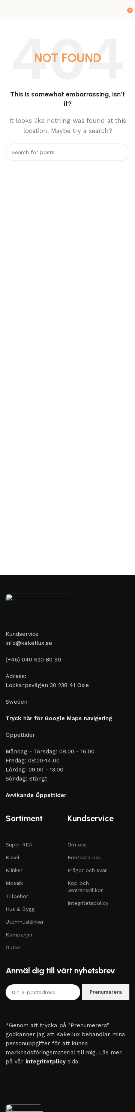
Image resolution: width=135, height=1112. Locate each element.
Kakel (13, 857)
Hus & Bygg (20, 909)
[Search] (120, 152)
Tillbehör (17, 896)
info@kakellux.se (29, 643)
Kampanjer (19, 935)
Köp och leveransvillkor (85, 886)
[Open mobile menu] (8, 9)
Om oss (77, 845)
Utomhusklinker (25, 922)
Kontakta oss (84, 857)
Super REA (19, 845)
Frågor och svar (87, 870)
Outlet (13, 947)
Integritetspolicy (88, 903)
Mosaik (14, 883)
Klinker (14, 870)
